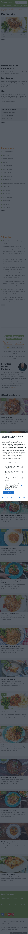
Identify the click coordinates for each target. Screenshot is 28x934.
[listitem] (14, 463)
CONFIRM (8, 492)
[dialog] (14, 467)
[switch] (22, 467)
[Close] (25, 436)
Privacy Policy (22, 497)
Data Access (14, 497)
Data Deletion (5, 497)
